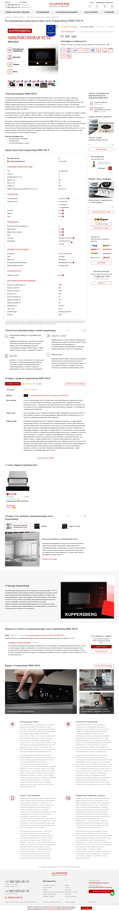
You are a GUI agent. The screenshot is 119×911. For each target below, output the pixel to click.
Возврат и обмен (48, 896)
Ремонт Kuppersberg (49, 894)
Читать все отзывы (101, 228)
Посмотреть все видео (103, 666)
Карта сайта (92, 902)
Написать (101, 283)
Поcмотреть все (101, 651)
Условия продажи (70, 902)
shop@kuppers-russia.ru (99, 883)
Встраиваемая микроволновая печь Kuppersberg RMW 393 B (44, 635)
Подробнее (101, 262)
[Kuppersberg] (59, 5)
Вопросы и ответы (71, 892)
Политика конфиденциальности (52, 902)
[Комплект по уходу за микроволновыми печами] (94, 164)
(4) (28, 496)
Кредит (45, 890)
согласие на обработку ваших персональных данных (41, 908)
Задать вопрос (101, 647)
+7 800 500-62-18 (12, 7)
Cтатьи (67, 887)
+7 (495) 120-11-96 (101, 277)
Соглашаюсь (86, 908)
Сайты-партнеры (70, 896)
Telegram (24, 2)
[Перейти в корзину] (105, 6)
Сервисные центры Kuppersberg (53, 892)
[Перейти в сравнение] (97, 6)
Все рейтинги (101, 149)
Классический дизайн (65, 253)
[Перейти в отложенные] (90, 6)
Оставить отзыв (101, 224)
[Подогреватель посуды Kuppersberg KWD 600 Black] (18, 480)
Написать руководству (101, 891)
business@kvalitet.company (100, 887)
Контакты (68, 894)
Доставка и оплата (49, 885)
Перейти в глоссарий (49, 559)
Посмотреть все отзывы (75, 384)
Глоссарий (68, 890)
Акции (92, 2)
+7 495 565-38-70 (12, 5)
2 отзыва (74, 27)
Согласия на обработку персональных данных (59, 909)
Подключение (47, 887)
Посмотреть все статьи (101, 212)
